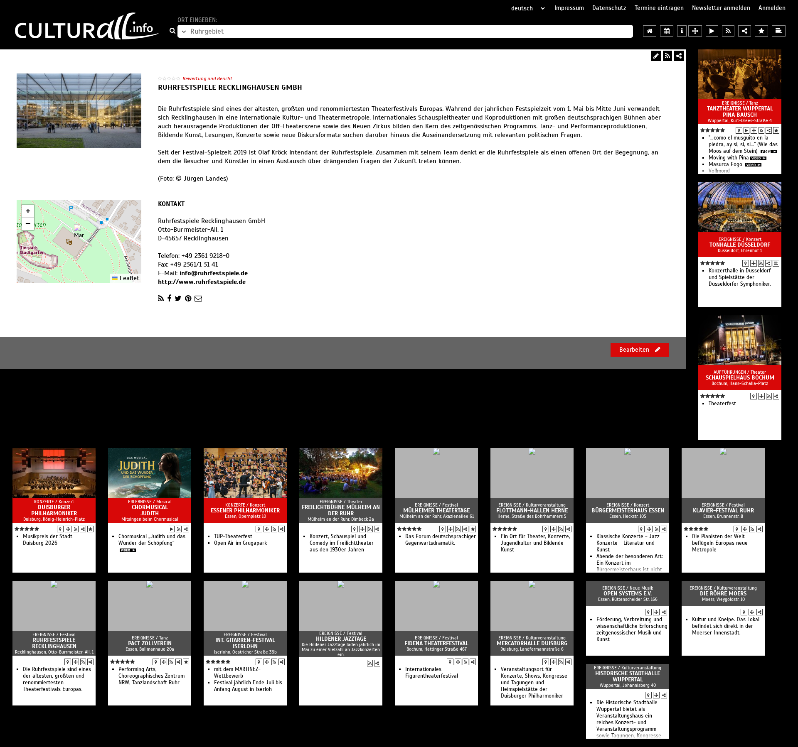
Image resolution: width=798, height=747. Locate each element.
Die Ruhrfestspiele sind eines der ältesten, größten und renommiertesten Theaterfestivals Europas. (57, 679)
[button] (79, 232)
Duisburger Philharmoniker (54, 510)
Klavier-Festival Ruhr (723, 510)
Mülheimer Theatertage (436, 510)
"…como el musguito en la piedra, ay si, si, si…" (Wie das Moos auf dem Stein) (743, 144)
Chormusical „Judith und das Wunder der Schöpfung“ (151, 539)
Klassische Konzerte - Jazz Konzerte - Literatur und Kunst (628, 543)
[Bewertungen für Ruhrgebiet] (761, 31)
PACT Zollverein (150, 643)
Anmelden (772, 8)
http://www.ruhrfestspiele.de (202, 282)
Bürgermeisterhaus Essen (627, 510)
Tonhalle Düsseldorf (739, 245)
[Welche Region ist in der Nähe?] (695, 31)
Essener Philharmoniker (245, 510)
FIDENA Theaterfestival (436, 643)
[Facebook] (169, 298)
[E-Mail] (198, 298)
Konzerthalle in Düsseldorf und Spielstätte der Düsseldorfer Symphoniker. (740, 277)
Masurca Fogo (726, 164)
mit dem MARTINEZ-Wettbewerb (237, 672)
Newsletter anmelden (721, 8)
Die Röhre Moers (723, 593)
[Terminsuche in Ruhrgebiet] (666, 31)
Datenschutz (609, 8)
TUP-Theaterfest (233, 536)
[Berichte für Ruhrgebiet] (779, 31)
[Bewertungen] (776, 130)
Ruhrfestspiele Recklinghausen (54, 643)
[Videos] (746, 130)
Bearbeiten (635, 349)
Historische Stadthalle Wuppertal (627, 676)
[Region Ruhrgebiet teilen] (744, 31)
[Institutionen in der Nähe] (754, 130)
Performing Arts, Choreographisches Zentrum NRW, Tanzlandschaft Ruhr (151, 676)
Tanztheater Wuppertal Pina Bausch (740, 111)
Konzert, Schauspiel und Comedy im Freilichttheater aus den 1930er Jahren (342, 543)
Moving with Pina (729, 157)
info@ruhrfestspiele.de (214, 273)
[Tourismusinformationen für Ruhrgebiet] (682, 31)
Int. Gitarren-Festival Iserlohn (245, 643)
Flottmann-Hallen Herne (532, 510)
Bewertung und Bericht (207, 78)
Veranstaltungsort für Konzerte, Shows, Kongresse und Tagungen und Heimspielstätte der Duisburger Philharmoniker (534, 682)
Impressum (569, 8)
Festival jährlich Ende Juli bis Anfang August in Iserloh (248, 686)
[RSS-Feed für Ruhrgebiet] (728, 31)
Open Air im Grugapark (240, 543)
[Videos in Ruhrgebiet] (712, 31)
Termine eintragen (659, 8)
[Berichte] (776, 263)
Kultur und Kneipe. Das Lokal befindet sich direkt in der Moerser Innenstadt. (725, 626)
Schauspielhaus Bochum (740, 378)
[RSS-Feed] (667, 56)
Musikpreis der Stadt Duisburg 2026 (47, 539)
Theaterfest (722, 403)
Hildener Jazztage (341, 639)
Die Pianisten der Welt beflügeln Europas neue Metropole (720, 543)
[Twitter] (178, 298)
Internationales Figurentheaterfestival (431, 672)
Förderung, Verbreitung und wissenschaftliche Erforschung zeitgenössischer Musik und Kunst (631, 629)
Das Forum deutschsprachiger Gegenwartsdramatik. (440, 539)
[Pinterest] (188, 298)
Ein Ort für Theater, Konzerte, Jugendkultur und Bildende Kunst (535, 543)
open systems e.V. (627, 593)
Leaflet (128, 278)
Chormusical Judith (150, 510)
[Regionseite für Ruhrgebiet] (649, 31)
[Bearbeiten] (656, 56)
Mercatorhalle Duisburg (532, 643)
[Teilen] (679, 56)
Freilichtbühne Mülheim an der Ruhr (341, 510)
